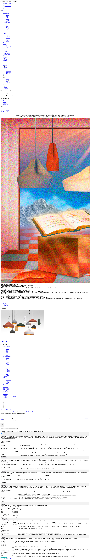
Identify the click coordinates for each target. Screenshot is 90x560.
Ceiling (7, 20)
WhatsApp (5, 104)
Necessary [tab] (3, 432)
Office (7, 39)
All (6, 14)
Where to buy (6, 61)
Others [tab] (2, 502)
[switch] (1, 457)
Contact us (11, 409)
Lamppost (8, 32)
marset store (5, 62)
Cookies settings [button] (16, 420)
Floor (7, 16)
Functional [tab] (3, 470)
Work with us (6, 389)
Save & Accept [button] (4, 557)
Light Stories (8, 46)
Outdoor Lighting (6, 22)
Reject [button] (3, 420)
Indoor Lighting (6, 13)
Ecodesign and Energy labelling (9, 396)
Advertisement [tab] (4, 518)
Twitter (4, 102)
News (7, 47)
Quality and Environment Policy (7, 411)
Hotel (7, 35)
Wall (7, 21)
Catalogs (5, 395)
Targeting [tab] (2, 483)
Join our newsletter (4, 409)
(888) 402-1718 (7, 6)
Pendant (7, 15)
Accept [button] (10, 420)
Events (7, 48)
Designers (5, 42)
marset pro (5, 60)
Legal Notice (39, 411)
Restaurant (8, 38)
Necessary (4, 433)
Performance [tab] (3, 456)
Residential (8, 36)
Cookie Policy (46, 411)
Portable (7, 19)
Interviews (8, 50)
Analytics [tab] (2, 536)
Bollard (7, 30)
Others (7, 41)
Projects (4, 33)
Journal (4, 44)
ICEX (16, 411)
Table (7, 17)
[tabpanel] (45, 446)
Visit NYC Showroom (8, 3)
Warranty (5, 397)
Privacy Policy (33, 411)
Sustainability (6, 391)
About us (5, 51)
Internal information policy (23, 411)
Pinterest (5, 103)
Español (5, 65)
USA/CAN (5, 68)
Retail (7, 40)
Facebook (5, 100)
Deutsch (5, 67)
